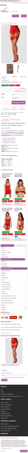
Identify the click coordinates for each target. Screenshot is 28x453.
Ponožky (3, 275)
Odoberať (4, 380)
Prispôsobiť (3, 451)
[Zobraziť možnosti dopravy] (12, 319)
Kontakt (26, 2)
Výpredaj (3, 309)
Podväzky (3, 273)
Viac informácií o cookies (6, 448)
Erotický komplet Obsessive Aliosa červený (18, 209)
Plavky (3, 248)
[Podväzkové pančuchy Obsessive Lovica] (14, 44)
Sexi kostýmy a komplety (7, 302)
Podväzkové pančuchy (7, 268)
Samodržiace (4, 266)
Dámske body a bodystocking (8, 298)
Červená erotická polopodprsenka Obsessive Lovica (18, 175)
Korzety (3, 305)
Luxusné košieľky (5, 289)
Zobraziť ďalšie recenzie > (6, 333)
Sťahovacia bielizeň (6, 286)
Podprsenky (4, 293)
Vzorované (4, 264)
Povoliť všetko (24, 451)
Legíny (3, 280)
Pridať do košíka (19, 102)
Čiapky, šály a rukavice (7, 300)
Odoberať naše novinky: (6, 373)
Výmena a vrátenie (16, 2)
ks (11, 102)
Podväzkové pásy (5, 270)
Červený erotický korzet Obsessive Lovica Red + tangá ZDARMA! (7, 209)
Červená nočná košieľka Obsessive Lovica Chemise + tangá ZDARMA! (7, 175)
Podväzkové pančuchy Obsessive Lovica (10, 365)
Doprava (22, 2)
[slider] (14, 76)
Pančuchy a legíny (6, 259)
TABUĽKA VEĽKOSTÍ (5, 128)
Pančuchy (3, 261)
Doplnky (3, 307)
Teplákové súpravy (6, 252)
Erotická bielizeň (5, 282)
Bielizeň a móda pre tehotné (8, 296)
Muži (21, 245)
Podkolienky (4, 277)
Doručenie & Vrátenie (14, 119)
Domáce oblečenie (6, 284)
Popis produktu (5, 119)
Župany (3, 291)
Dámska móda (4, 257)
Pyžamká (3, 250)
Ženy (7, 245)
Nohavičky (4, 254)
